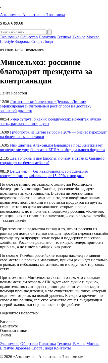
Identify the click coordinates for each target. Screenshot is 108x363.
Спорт (36, 41)
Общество (29, 37)
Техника (64, 37)
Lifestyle (7, 41)
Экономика (9, 37)
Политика (47, 37)
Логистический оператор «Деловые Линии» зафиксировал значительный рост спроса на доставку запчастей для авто (45, 106)
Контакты (62, 348)
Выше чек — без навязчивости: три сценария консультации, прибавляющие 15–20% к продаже (44, 173)
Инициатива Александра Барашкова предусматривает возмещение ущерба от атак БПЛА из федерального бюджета (52, 147)
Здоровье (22, 41)
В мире (78, 37)
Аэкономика (32, 15)
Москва (92, 37)
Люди (48, 41)
